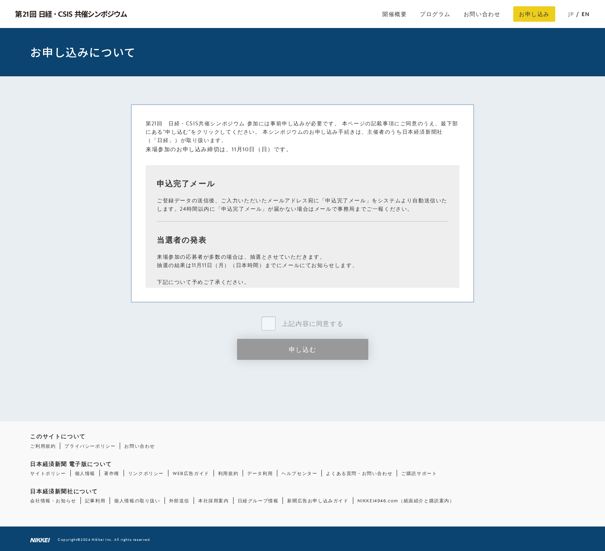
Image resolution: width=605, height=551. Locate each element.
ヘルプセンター (299, 473)
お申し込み (534, 14)
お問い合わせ (482, 14)
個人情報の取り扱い (137, 500)
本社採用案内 (213, 500)
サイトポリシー (48, 473)
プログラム (435, 14)
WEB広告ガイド (191, 473)
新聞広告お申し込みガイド (317, 500)
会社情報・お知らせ (53, 500)
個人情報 (85, 473)
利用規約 (228, 473)
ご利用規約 (43, 446)
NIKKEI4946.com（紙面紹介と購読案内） (406, 500)
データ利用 (260, 473)
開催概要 (394, 14)
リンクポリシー (146, 473)
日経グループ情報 (258, 500)
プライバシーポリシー (90, 446)
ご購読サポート (419, 473)
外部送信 (179, 500)
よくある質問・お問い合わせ (359, 473)
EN (586, 14)
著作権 (111, 473)
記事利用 (95, 500)
